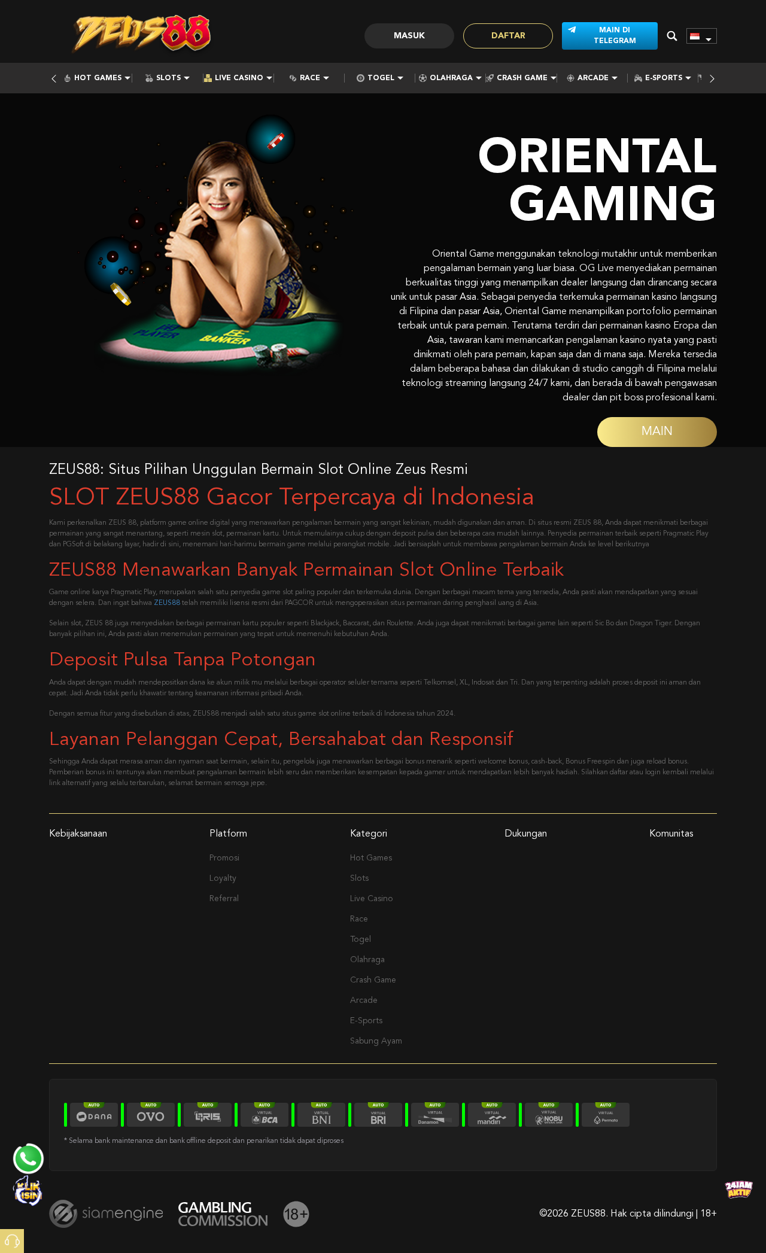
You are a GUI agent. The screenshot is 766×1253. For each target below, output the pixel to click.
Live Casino (239, 78)
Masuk (409, 36)
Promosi (224, 858)
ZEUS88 (167, 603)
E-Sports (663, 78)
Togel (380, 78)
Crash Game (522, 78)
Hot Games (97, 78)
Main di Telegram (615, 36)
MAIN (657, 432)
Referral (224, 899)
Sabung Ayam (376, 1041)
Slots (168, 78)
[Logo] (141, 36)
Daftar (508, 36)
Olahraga (451, 78)
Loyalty (222, 878)
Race (310, 78)
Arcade (593, 78)
